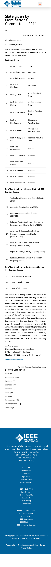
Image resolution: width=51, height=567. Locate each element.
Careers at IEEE (26, 516)
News (7, 392)
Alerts (7, 373)
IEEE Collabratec (26, 513)
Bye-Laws (26, 476)
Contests (9, 385)
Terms (42, 545)
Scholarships (10, 400)
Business (8, 381)
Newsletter (26, 471)
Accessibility (11, 545)
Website (8, 407)
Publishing (26, 501)
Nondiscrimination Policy (28, 545)
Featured (8, 388)
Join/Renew (26, 492)
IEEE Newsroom (26, 519)
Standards (26, 498)
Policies (26, 473)
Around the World (12, 377)
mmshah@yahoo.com (14, 359)
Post (7, 396)
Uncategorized (11, 404)
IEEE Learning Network (26, 525)
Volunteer (26, 504)
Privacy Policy (26, 548)
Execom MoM (26, 479)
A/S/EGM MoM (26, 482)
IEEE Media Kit (26, 522)
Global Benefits (26, 495)
